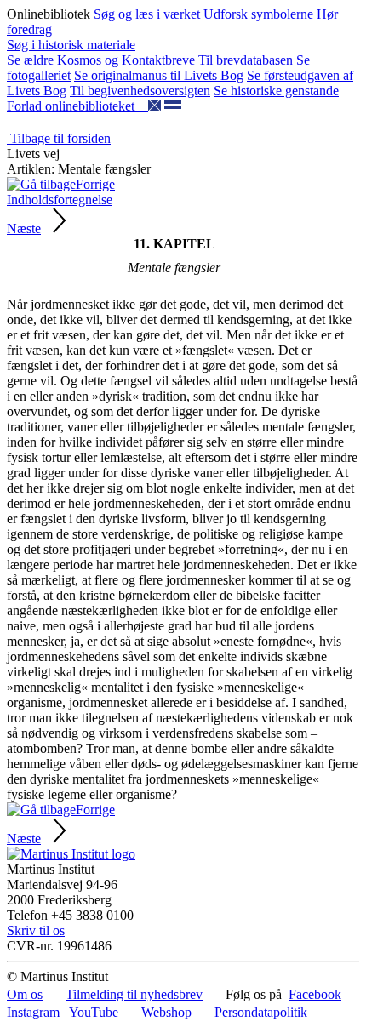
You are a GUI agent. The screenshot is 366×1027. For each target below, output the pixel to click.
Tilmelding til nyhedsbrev (134, 994)
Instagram (33, 1012)
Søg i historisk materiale (71, 44)
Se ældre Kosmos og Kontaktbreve (101, 60)
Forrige (95, 184)
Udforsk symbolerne (258, 14)
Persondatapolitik (260, 1012)
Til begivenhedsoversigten (140, 90)
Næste (24, 228)
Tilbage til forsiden (59, 138)
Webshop (166, 1012)
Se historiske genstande (276, 90)
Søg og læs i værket (147, 14)
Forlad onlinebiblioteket (77, 106)
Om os (25, 994)
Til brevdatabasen (245, 60)
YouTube (93, 1012)
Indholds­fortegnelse (59, 199)
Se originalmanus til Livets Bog (158, 75)
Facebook (315, 994)
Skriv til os (36, 930)
